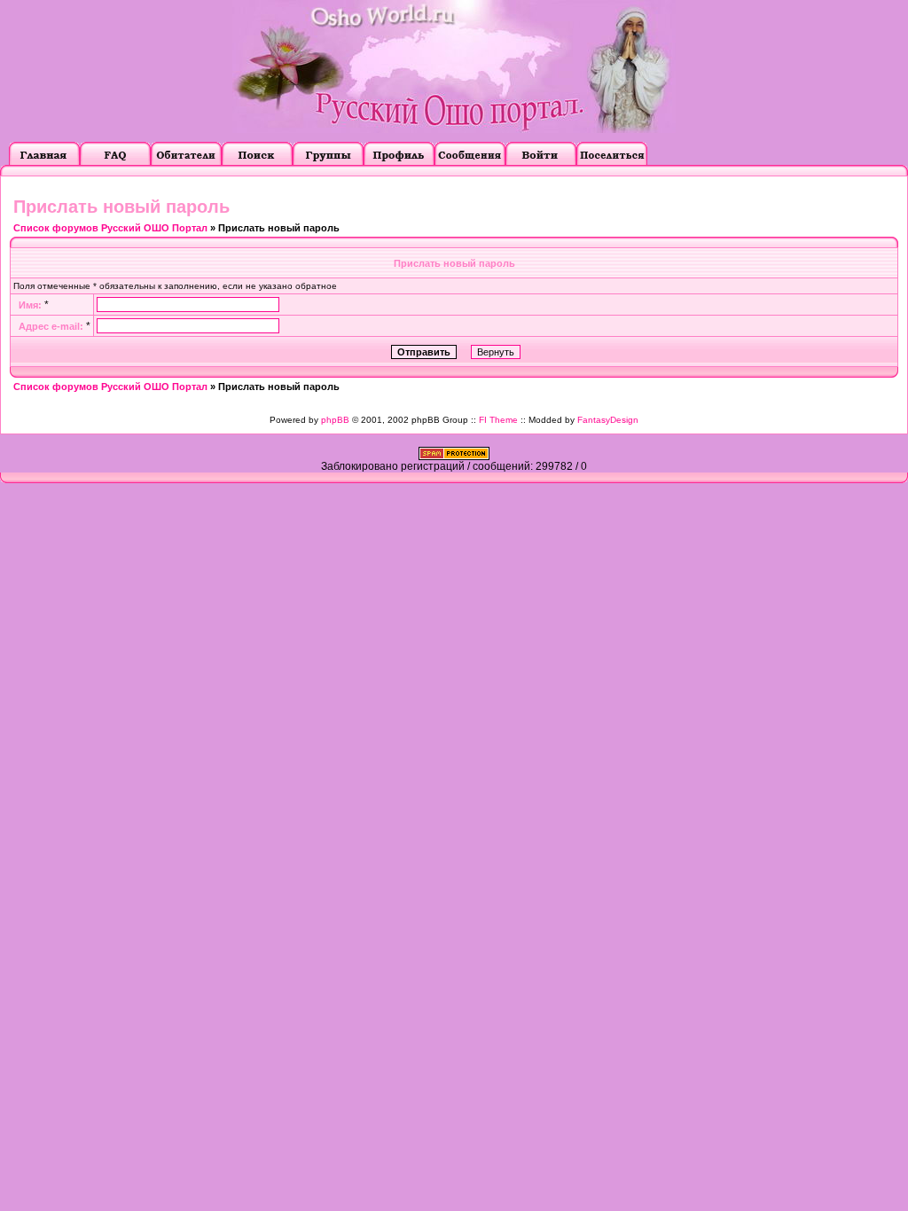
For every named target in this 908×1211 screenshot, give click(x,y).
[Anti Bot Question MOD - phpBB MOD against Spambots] (454, 456)
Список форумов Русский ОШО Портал (110, 228)
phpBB (335, 420)
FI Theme (498, 420)
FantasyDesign (607, 420)
